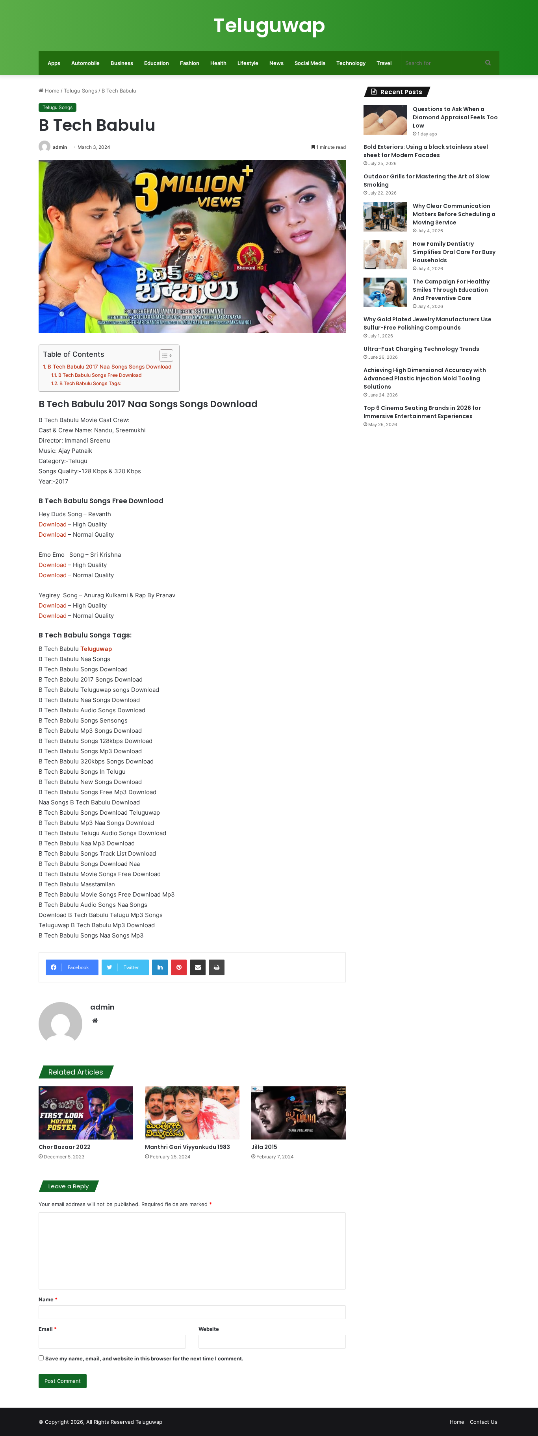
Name (48, 1299)
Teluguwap (148, 1422)
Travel (384, 63)
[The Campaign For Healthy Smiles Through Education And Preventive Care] (385, 292)
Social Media (310, 63)
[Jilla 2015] (298, 1113)
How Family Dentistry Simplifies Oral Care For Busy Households (454, 252)
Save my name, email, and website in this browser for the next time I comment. (144, 1358)
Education (156, 63)
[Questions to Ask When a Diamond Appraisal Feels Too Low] (385, 120)
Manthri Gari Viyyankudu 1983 (187, 1147)
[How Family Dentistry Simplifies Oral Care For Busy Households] (385, 254)
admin (60, 147)
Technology (350, 63)
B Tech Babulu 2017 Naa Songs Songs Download (109, 366)
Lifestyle (247, 63)
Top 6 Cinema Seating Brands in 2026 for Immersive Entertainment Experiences (422, 412)
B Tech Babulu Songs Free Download (99, 375)
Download (53, 524)
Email (48, 1329)
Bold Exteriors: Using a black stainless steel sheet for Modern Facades (426, 151)
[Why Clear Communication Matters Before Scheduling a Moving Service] (385, 217)
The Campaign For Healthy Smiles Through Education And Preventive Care (451, 290)
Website (209, 1329)
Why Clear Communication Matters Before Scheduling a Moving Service (454, 214)
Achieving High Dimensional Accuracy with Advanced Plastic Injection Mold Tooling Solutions (425, 378)
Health (218, 63)
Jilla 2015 (264, 1147)
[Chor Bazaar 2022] (86, 1113)
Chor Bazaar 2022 (65, 1147)
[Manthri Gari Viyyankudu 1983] (192, 1113)
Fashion (189, 63)
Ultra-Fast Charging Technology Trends (421, 349)
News (276, 63)
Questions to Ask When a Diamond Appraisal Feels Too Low (455, 117)
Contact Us (483, 1422)
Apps (54, 63)
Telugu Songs (80, 90)
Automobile (85, 63)
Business (122, 63)
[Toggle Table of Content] (162, 355)
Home (51, 90)
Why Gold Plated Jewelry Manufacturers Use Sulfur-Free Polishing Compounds (428, 323)
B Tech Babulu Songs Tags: (90, 383)
